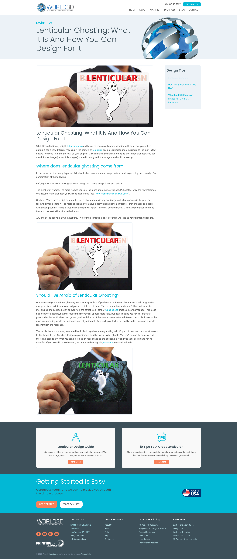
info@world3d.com (78, 539)
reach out (108, 342)
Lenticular (54, 554)
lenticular (97, 150)
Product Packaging (147, 532)
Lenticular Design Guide (183, 525)
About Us (108, 525)
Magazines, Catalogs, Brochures (153, 528)
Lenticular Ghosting (178, 78)
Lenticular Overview (181, 532)
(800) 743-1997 (77, 535)
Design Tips (176, 70)
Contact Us (109, 539)
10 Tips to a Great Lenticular (185, 539)
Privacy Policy (86, 554)
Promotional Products (148, 542)
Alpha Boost (111, 310)
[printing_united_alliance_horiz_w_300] (50, 540)
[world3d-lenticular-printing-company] (50, 519)
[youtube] (44, 534)
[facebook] (38, 534)
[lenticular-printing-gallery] (170, 16)
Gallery (108, 528)
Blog (106, 535)
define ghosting (75, 146)
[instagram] (50, 534)
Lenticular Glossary (181, 535)
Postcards (143, 535)
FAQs (107, 532)
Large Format (145, 539)
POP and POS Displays (148, 525)
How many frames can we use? (112, 193)
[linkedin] (56, 534)
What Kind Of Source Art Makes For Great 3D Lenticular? (180, 98)
